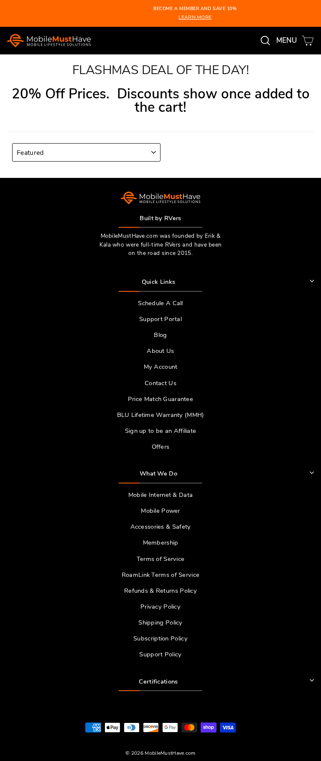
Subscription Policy (160, 638)
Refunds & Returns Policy (160, 590)
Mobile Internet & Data (160, 495)
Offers (161, 446)
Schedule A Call (160, 303)
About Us (160, 351)
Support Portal (160, 319)
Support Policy (160, 654)
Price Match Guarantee (160, 399)
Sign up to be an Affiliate (160, 431)
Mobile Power (160, 510)
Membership (160, 542)
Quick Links (158, 282)
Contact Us (160, 383)
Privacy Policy (160, 606)
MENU (288, 40)
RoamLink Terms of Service (160, 575)
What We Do (158, 473)
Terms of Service (161, 559)
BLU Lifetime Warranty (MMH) (160, 415)
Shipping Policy (160, 622)
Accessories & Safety (160, 526)
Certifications (158, 681)
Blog (160, 335)
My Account (161, 367)
